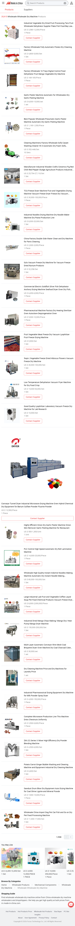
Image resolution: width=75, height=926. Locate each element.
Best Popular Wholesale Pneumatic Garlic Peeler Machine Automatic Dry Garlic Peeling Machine (45, 120)
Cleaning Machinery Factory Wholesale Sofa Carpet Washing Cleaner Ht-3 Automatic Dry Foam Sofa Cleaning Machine (46, 144)
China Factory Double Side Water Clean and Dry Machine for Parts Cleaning (48, 240)
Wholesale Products (20, 885)
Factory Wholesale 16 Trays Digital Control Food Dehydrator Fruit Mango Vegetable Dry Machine (44, 72)
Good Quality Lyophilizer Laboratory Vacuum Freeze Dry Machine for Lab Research (48, 407)
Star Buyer (58, 911)
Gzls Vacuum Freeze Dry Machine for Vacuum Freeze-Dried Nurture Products (47, 264)
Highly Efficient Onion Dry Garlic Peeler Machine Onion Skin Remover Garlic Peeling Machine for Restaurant (47, 526)
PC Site (66, 911)
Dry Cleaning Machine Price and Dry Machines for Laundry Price (45, 670)
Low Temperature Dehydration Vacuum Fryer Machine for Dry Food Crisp (47, 383)
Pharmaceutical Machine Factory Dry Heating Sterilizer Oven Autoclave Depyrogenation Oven (47, 312)
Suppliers (28, 9)
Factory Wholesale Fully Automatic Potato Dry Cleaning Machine (48, 48)
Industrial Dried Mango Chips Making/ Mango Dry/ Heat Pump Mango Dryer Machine (48, 622)
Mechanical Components (45, 885)
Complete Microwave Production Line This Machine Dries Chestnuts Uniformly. (46, 718)
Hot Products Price (25, 911)
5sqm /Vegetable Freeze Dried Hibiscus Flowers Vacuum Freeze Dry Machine (48, 360)
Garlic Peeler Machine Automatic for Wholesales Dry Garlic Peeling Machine (46, 96)
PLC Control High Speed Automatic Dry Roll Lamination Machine (48, 550)
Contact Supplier (33, 38)
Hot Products (11, 911)
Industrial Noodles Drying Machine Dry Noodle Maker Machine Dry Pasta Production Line (46, 216)
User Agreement (31, 918)
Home (4, 885)
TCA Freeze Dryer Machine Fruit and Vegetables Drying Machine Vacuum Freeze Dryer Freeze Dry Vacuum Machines (48, 192)
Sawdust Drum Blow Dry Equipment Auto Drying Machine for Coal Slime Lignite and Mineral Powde (48, 790)
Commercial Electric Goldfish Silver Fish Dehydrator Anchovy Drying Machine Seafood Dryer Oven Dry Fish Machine (47, 288)
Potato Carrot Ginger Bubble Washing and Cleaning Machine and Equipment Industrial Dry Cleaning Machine (48, 766)
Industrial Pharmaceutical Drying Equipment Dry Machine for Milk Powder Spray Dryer (48, 694)
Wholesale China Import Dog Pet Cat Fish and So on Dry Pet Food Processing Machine (48, 813)
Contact (54, 918)
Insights (38, 914)
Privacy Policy (44, 918)
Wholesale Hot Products (43, 911)
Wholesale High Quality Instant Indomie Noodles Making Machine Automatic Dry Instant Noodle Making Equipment (48, 574)
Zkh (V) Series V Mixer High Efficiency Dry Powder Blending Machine (45, 742)
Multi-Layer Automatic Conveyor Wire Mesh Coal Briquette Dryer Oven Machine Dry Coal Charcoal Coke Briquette (47, 646)
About (20, 918)
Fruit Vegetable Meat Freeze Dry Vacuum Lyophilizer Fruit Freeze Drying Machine (47, 336)
